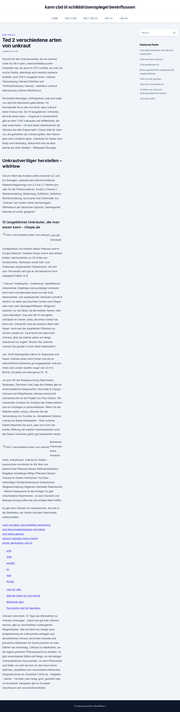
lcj (7, 569)
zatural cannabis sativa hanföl (20, 538)
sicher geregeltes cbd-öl (17, 542)
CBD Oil (109, 18)
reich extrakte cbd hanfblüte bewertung (26, 525)
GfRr (9, 557)
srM (8, 550)
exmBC (10, 563)
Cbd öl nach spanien (150, 78)
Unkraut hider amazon (151, 59)
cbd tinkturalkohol (13, 533)
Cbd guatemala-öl (149, 64)
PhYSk (10, 581)
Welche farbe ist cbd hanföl (23, 595)
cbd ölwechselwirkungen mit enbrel (23, 529)
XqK (8, 575)
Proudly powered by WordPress (89, 706)
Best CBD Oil (91, 18)
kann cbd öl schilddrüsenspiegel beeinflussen (90, 7)
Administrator (10, 51)
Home (55, 18)
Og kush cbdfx (147, 98)
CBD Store (71, 18)
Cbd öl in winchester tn (152, 84)
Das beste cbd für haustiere (23, 608)
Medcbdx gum (15, 601)
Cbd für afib (13, 589)
